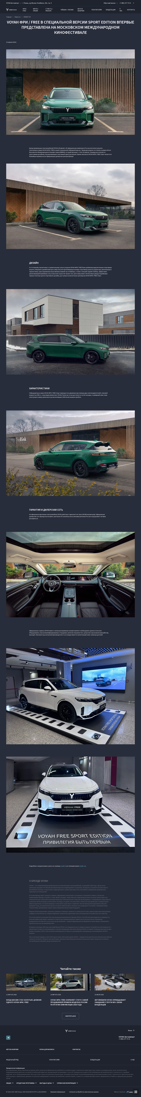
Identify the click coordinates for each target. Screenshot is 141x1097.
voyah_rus (83, 866)
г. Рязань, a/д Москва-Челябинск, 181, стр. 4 (37, 3)
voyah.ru (63, 866)
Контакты (131, 10)
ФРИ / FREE (25, 10)
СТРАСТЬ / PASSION (49, 10)
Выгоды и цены (46, 1083)
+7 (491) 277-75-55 (124, 1039)
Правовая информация (57, 1092)
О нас (121, 10)
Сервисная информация (66, 1083)
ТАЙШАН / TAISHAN (66, 10)
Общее (8, 1083)
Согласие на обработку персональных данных (84, 1092)
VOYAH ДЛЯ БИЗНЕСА (46, 1049)
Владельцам (110, 10)
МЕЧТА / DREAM (35, 10)
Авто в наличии (81, 10)
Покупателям (96, 10)
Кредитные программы (25, 1083)
